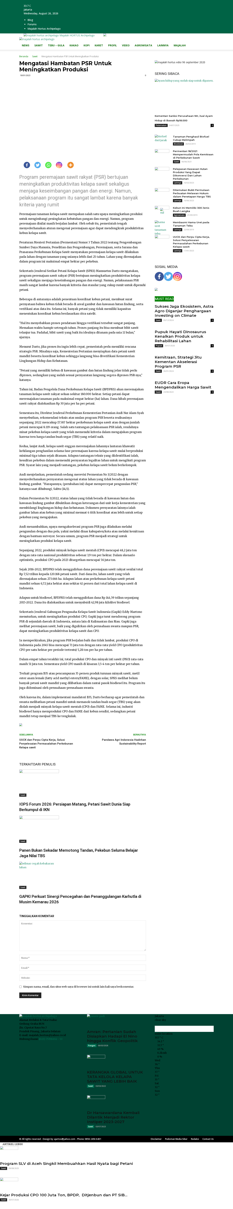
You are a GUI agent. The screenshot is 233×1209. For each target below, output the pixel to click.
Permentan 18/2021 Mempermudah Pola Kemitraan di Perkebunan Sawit (193, 154)
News (25, 45)
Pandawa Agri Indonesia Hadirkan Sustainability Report (124, 741)
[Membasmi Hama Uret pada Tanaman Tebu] (162, 228)
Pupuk (159, 345)
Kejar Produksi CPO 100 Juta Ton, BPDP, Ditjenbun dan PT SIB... (63, 1195)
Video (126, 45)
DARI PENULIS (44, 764)
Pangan (91, 1045)
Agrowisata (143, 45)
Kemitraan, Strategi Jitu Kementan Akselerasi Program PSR (178, 362)
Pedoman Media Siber (176, 1139)
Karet (99, 45)
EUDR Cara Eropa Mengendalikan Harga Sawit (183, 384)
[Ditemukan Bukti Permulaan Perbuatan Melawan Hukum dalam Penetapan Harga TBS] (162, 193)
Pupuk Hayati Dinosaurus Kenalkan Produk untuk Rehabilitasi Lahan (180, 336)
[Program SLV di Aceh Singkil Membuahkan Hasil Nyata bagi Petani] (116, 1152)
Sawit (38, 45)
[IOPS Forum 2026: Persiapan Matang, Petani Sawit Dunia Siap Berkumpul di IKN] (82, 783)
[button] (209, 42)
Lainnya (163, 45)
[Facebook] (24, 165)
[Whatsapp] (46, 165)
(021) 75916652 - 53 (50, 1039)
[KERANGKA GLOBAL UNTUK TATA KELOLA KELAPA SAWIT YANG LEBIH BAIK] (116, 1061)
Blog (30, 20)
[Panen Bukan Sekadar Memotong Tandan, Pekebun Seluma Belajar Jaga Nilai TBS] (82, 829)
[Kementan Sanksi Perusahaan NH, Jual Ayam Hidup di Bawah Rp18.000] (184, 95)
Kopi (87, 45)
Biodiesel (178, 144)
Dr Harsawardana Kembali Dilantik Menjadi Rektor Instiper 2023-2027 (113, 1117)
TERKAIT (26, 764)
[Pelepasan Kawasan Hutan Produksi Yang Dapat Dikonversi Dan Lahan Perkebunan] (162, 172)
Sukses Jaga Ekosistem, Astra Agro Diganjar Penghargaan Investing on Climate (184, 311)
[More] (68, 165)
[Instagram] (57, 165)
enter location (164, 1033)
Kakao (74, 45)
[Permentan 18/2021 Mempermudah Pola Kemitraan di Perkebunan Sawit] (162, 154)
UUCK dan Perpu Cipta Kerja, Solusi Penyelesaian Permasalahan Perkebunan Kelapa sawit (46, 743)
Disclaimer (156, 1139)
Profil (112, 45)
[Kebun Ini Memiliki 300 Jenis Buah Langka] (162, 211)
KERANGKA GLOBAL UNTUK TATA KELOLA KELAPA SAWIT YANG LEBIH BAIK (115, 1076)
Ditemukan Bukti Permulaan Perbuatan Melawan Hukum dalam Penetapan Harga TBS (192, 193)
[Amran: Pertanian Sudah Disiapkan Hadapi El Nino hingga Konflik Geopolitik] (116, 1020)
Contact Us (208, 1139)
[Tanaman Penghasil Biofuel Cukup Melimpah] (162, 140)
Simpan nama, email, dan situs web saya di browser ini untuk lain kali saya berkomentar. (78, 986)
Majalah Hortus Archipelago (44, 28)
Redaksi (195, 1139)
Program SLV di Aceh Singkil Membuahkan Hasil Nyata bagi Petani (66, 1163)
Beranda (23, 56)
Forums (32, 24)
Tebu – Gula (56, 45)
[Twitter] (35, 165)
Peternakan (161, 125)
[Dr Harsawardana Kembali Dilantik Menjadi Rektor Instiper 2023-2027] (116, 1101)
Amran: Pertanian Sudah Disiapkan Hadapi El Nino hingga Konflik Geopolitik (112, 1036)
